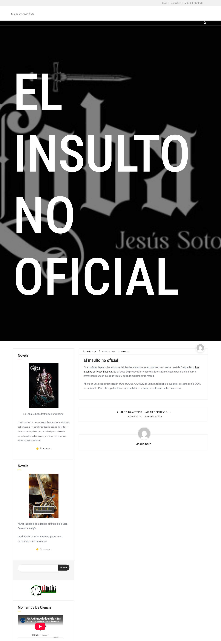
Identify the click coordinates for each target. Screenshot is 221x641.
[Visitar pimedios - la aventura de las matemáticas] (43, 589)
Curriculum (176, 3)
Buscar (64, 567)
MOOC (188, 3)
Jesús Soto (91, 351)
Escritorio (125, 351)
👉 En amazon (43, 448)
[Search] (205, 22)
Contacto (198, 3)
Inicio (164, 3)
